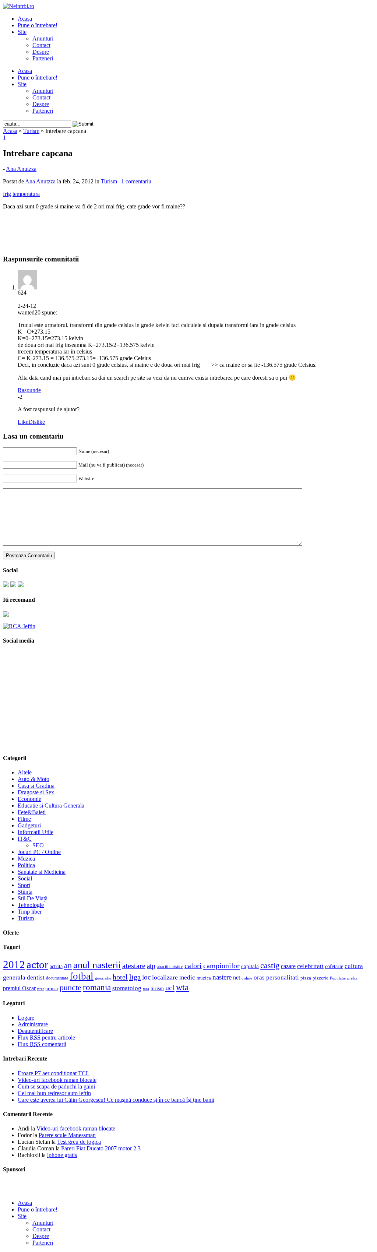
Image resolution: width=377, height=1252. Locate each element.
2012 (14, 964)
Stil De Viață (32, 898)
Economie (29, 799)
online (247, 978)
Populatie (338, 978)
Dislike (36, 422)
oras (259, 977)
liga (135, 977)
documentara (57, 978)
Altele (25, 772)
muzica (204, 978)
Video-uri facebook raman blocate (57, 1080)
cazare (288, 966)
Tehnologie (31, 905)
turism (157, 988)
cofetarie (334, 966)
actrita (56, 966)
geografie (103, 978)
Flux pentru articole (46, 1037)
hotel (120, 977)
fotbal (82, 976)
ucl (170, 988)
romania (97, 987)
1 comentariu (136, 181)
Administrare (33, 1024)
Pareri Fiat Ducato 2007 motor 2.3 (101, 1148)
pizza (305, 978)
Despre (40, 52)
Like (23, 422)
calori (193, 966)
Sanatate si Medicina (42, 872)
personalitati (282, 977)
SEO (38, 845)
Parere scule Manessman (67, 1135)
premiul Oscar (19, 988)
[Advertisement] (188, 227)
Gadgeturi (29, 825)
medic (187, 977)
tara (146, 989)
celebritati (310, 966)
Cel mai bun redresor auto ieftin (54, 1093)
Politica (26, 865)
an (68, 965)
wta (182, 987)
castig (269, 965)
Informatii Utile (35, 832)
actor (37, 964)
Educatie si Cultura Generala (51, 805)
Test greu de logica (79, 1142)
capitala (250, 966)
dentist (36, 977)
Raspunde (29, 390)
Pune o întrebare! (37, 25)
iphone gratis (62, 1155)
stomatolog (126, 988)
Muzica (26, 858)
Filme (24, 819)
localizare (165, 977)
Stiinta (25, 892)
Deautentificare (35, 1031)
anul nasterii (97, 965)
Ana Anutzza (21, 169)
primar (51, 988)
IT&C (25, 839)
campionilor (221, 965)
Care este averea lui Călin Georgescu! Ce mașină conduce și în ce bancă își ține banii (116, 1100)
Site (22, 32)
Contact (41, 45)
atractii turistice (170, 966)
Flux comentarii (42, 1044)
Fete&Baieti (32, 812)
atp (151, 966)
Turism (31, 131)
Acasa (25, 18)
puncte (70, 987)
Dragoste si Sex (36, 792)
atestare (133, 965)
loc (146, 977)
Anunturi (42, 38)
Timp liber (30, 911)
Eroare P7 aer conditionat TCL (53, 1073)
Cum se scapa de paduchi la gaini (56, 1086)
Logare (26, 1017)
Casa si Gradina (36, 785)
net (236, 977)
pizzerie (320, 978)
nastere (222, 977)
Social (25, 878)
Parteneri (42, 58)
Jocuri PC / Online (39, 852)
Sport (24, 885)
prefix (352, 978)
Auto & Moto (33, 779)
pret (40, 989)
